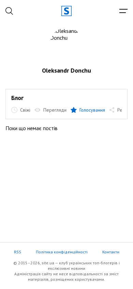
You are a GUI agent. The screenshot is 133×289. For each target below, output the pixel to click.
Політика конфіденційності (62, 251)
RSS (17, 251)
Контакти (110, 251)
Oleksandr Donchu (66, 70)
